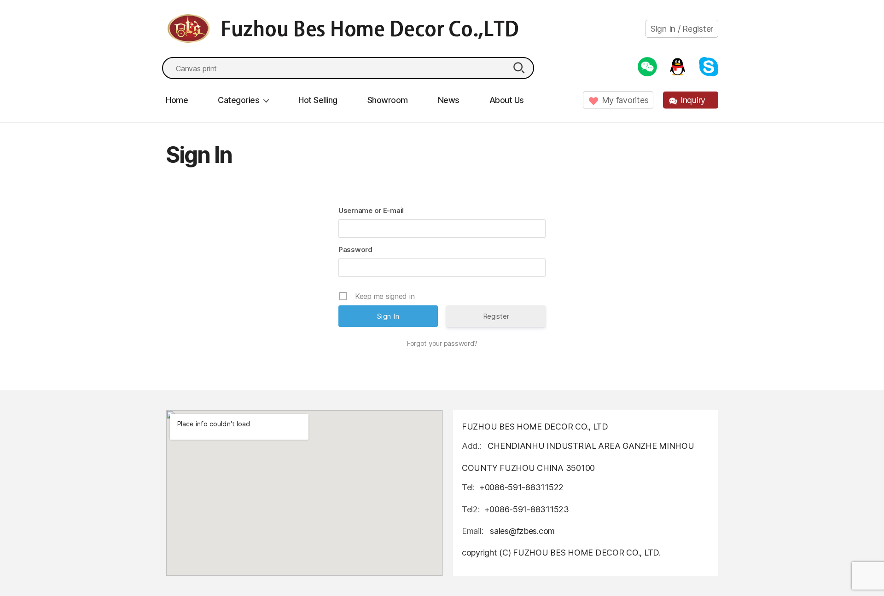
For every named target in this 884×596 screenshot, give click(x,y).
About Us (506, 100)
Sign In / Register (682, 29)
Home (177, 100)
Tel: (468, 487)
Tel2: (471, 509)
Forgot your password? (442, 343)
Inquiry (692, 100)
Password (355, 249)
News (448, 100)
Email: (473, 531)
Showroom (387, 100)
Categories (238, 100)
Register (496, 316)
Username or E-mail (371, 210)
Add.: (471, 446)
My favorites (625, 100)
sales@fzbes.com (522, 531)
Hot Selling (317, 100)
